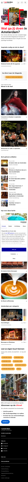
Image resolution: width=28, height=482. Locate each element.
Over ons (3, 457)
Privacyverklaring (4, 471)
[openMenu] (2, 2)
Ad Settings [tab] (17, 226)
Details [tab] (10, 226)
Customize (13, 254)
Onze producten (5, 461)
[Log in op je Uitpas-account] (18, 2)
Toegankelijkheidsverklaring (7, 473)
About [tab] (24, 226)
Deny (14, 258)
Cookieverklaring (4, 468)
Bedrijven (3, 436)
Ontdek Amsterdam (6, 433)
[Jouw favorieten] (21, 2)
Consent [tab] (4, 226)
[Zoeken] (25, 2)
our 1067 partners (10, 233)
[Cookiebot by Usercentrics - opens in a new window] (20, 222)
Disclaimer (3, 475)
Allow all (14, 249)
